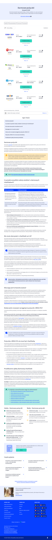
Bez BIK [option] (6, 23)
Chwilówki (6, 510)
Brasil (38, 505)
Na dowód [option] (25, 23)
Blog (20, 508)
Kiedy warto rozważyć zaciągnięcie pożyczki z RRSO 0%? (17, 132)
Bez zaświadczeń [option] (12, 23)
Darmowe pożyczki (9, 121)
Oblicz (21, 450)
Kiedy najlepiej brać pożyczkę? (17, 393)
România (44, 516)
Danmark (38, 507)
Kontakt (20, 514)
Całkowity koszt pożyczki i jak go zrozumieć (20, 395)
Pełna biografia (19, 495)
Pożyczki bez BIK (7, 512)
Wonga (9, 83)
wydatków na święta (17, 326)
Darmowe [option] (19, 23)
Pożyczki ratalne (7, 518)
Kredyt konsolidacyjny (8, 508)
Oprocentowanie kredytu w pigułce (18, 396)
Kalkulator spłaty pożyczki (24, 510)
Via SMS (9, 52)
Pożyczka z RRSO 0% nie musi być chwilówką (14, 134)
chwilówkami (38, 343)
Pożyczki (21, 504)
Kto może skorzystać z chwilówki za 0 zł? (14, 126)
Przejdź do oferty (26, 40)
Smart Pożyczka (9, 98)
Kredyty (20, 506)
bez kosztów (21, 318)
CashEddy (9, 37)
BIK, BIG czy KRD (37, 259)
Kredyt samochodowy (8, 504)
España (38, 516)
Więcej (43, 113)
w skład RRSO (28, 379)
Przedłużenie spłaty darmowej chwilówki (14, 137)
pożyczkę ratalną (10, 364)
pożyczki (10, 144)
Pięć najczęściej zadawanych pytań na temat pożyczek (22, 174)
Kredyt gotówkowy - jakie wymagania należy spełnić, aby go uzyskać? (25, 402)
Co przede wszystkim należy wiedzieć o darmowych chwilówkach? (19, 123)
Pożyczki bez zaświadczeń (9, 514)
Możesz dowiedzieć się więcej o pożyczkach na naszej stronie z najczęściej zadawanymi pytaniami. (26, 482)
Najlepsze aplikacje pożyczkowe (17, 398)
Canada (43, 505)
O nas (20, 512)
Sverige (38, 513)
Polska (38, 510)
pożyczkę (23, 357)
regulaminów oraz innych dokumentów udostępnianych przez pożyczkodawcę (21, 303)
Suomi (43, 510)
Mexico (44, 507)
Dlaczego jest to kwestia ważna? (12, 129)
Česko (44, 513)
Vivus (9, 68)
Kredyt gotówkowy (7, 506)
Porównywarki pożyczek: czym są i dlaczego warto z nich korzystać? (25, 400)
